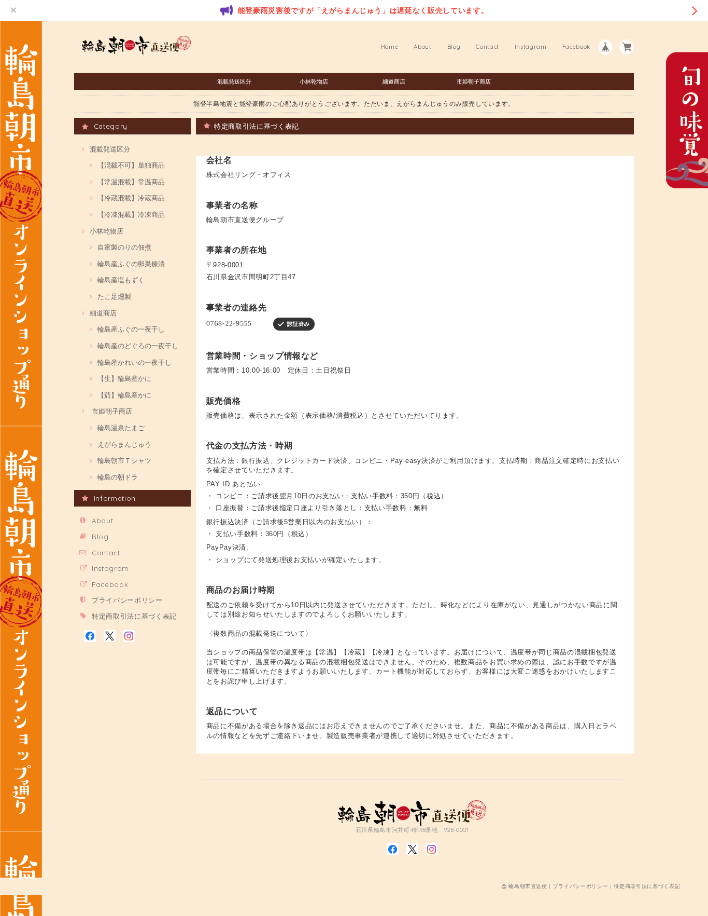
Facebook (576, 46)
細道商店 (394, 81)
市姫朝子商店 (474, 81)
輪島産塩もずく (121, 280)
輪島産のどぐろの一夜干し (137, 345)
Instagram (531, 46)
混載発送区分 (234, 81)
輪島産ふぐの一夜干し (131, 329)
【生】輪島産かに (124, 378)
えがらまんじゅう (124, 444)
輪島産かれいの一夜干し (134, 362)
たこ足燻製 (114, 296)
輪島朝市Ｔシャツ (124, 460)
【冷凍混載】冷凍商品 (131, 214)
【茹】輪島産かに (124, 395)
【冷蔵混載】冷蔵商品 (131, 198)
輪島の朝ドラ (117, 477)
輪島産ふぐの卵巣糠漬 (131, 263)
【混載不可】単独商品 (131, 165)
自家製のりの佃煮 (124, 247)
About (422, 46)
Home (390, 46)
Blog (454, 46)
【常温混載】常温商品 (131, 181)
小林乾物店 (314, 81)
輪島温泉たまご (121, 427)
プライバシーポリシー (127, 600)
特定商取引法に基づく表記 (134, 616)
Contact (487, 46)
